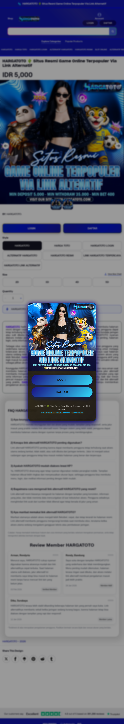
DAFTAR (62, 392)
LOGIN (62, 379)
